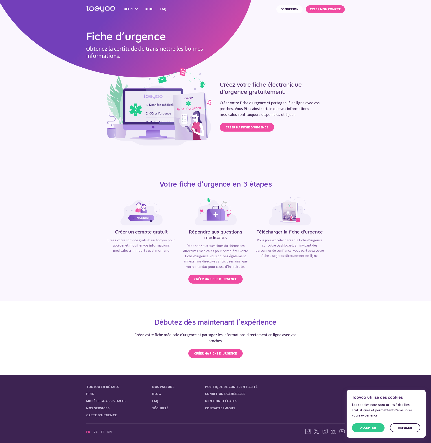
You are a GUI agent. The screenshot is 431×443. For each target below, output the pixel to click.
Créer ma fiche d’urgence (247, 127)
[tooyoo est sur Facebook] (308, 431)
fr (88, 431)
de (95, 431)
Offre (129, 9)
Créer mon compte (325, 9)
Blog (149, 9)
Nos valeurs (163, 386)
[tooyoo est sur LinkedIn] (333, 431)
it (102, 431)
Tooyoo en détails (102, 386)
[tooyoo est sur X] (316, 431)
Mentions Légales (221, 401)
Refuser (405, 427)
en (109, 431)
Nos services (98, 408)
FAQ (163, 9)
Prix (90, 393)
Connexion (289, 9)
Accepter (368, 427)
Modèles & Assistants (105, 401)
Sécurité (160, 408)
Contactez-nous (220, 408)
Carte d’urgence (101, 415)
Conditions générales (225, 393)
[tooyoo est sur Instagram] (325, 431)
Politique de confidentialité (231, 386)
